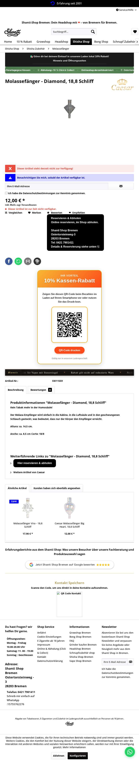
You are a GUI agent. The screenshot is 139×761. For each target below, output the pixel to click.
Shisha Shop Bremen (81, 656)
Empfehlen (78, 212)
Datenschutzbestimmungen (39, 193)
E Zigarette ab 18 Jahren (51, 640)
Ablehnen (58, 755)
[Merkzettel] (134, 31)
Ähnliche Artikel (17, 488)
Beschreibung (16, 389)
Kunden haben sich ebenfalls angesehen (57, 488)
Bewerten (56, 212)
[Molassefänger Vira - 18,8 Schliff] (27, 508)
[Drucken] (37, 261)
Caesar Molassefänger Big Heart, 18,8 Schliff (69, 525)
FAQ (72, 640)
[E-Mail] (28, 261)
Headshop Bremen (80, 648)
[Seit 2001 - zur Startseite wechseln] (12, 32)
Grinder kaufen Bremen (83, 644)
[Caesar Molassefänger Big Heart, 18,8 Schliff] (69, 508)
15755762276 (15, 704)
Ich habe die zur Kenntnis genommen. (46, 193)
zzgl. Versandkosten (27, 204)
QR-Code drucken (69, 350)
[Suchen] (92, 31)
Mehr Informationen (74, 747)
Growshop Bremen (80, 632)
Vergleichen (15, 212)
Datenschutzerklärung (50, 661)
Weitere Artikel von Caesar (29, 472)
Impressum (43, 644)
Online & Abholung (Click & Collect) (51, 650)
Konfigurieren (78, 755)
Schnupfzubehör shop (82, 652)
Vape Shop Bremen (80, 661)
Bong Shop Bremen (80, 636)
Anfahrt (41, 632)
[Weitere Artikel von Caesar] (122, 84)
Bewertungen (41, 389)
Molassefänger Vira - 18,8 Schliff (27, 525)
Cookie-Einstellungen (49, 636)
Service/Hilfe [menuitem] (126, 10)
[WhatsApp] (18, 261)
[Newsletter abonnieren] (130, 661)
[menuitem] (74, 31)
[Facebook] (9, 261)
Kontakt (41, 656)
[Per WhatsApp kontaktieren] (130, 752)
